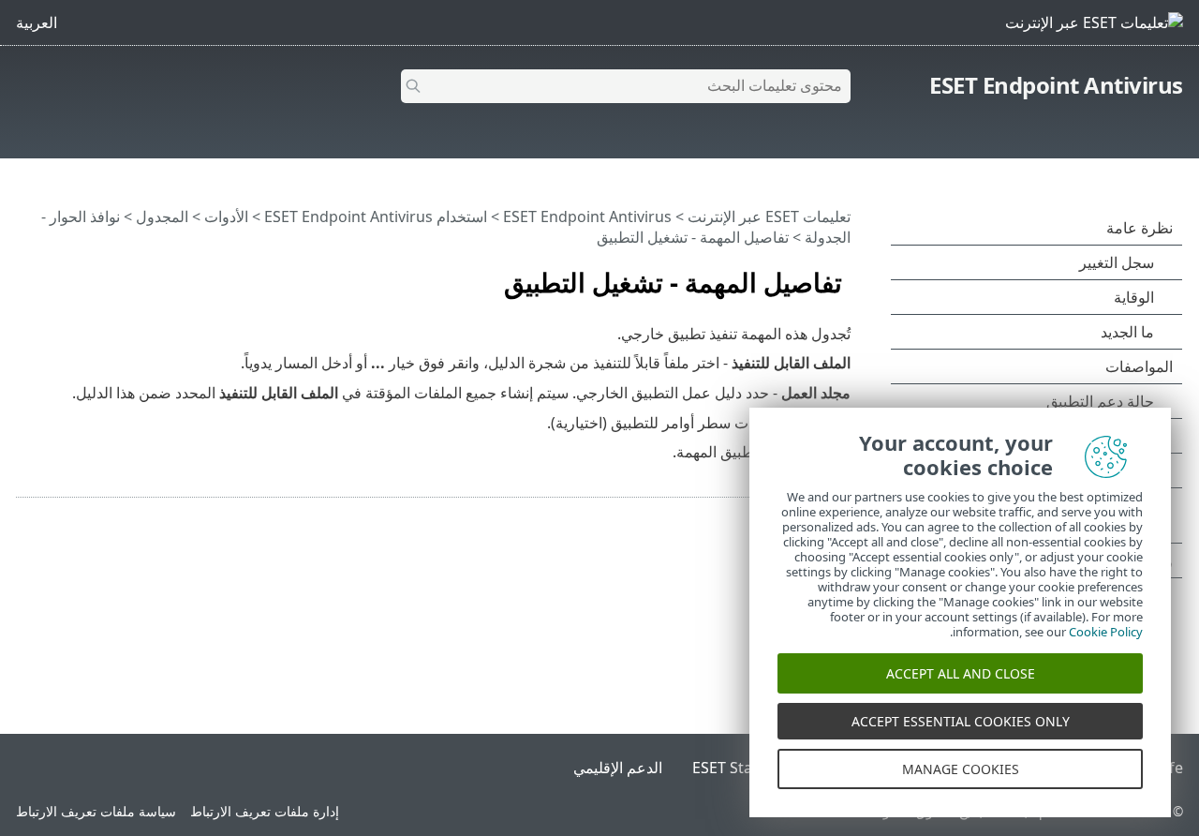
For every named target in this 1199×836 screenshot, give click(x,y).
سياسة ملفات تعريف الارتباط (96, 811)
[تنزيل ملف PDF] (54, 274)
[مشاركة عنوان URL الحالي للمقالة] (83, 274)
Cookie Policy (1106, 631)
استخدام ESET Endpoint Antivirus (375, 216)
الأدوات (226, 216)
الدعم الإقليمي (617, 767)
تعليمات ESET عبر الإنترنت (769, 216)
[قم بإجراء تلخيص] (26, 274)
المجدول (162, 216)
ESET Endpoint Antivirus (1056, 84)
